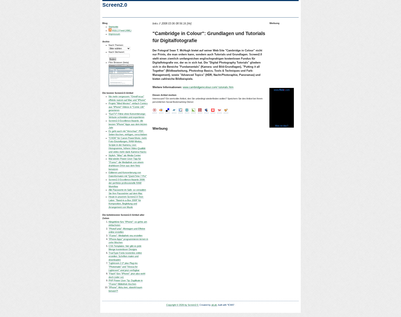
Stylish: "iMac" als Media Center (125, 155)
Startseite (113, 26)
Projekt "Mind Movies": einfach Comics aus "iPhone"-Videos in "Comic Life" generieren (128, 107)
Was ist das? (281, 125)
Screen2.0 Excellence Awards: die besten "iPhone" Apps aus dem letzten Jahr (128, 124)
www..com (282, 90)
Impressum (114, 34)
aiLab (214, 305)
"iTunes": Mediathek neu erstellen (125, 235)
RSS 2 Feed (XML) (121, 30)
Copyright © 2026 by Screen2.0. (182, 305)
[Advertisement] (281, 54)
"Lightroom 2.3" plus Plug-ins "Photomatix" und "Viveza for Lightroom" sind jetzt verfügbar (124, 266)
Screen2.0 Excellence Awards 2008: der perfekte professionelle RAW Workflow (127, 183)
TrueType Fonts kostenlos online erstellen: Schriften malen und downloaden (125, 256)
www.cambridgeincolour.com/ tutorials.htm (208, 87)
